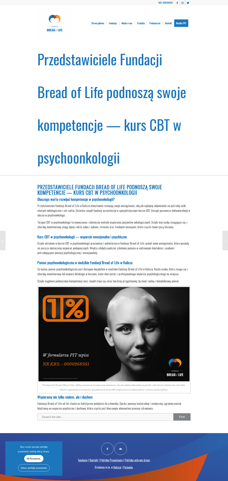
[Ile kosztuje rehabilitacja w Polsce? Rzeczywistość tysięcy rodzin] (3, 240)
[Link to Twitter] (188, 2)
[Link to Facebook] (177, 2)
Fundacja (82, 460)
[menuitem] (98, 23)
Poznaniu (128, 467)
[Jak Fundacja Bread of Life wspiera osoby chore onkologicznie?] (225, 240)
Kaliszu (117, 467)
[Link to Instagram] (182, 2)
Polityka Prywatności (111, 460)
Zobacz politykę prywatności (33, 467)
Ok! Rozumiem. (34, 458)
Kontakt (94, 460)
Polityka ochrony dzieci (137, 460)
